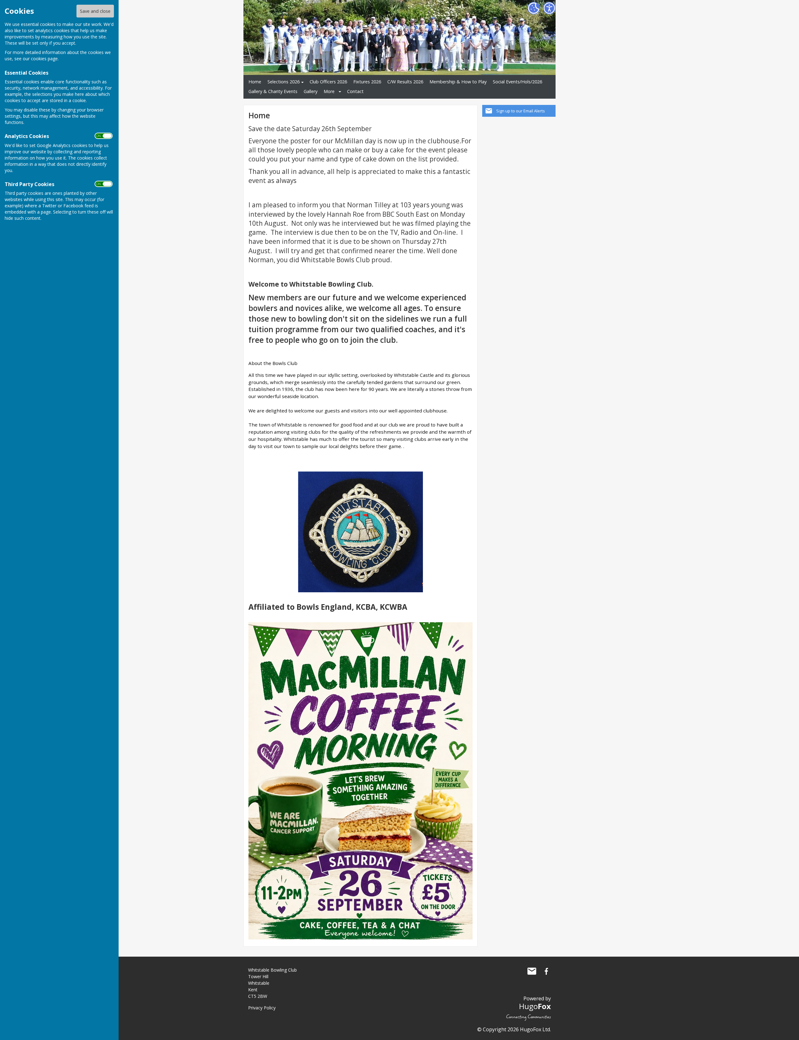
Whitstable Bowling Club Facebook (546, 971)
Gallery (310, 91)
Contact (355, 91)
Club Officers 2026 (328, 82)
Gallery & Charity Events (272, 91)
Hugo (535, 1006)
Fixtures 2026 (367, 82)
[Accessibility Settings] (549, 8)
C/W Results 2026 (405, 82)
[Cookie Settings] (533, 8)
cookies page (44, 59)
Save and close (95, 11)
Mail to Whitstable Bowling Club (532, 971)
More (329, 91)
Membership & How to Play (458, 82)
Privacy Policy (262, 1008)
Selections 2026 (283, 82)
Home (254, 82)
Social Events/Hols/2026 (517, 82)
